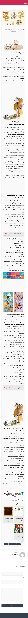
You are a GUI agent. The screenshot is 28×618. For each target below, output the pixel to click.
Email (24, 586)
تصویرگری (10, 543)
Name (24, 578)
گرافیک (20, 543)
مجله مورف (13, 31)
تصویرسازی (5, 543)
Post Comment (12, 606)
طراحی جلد (15, 543)
